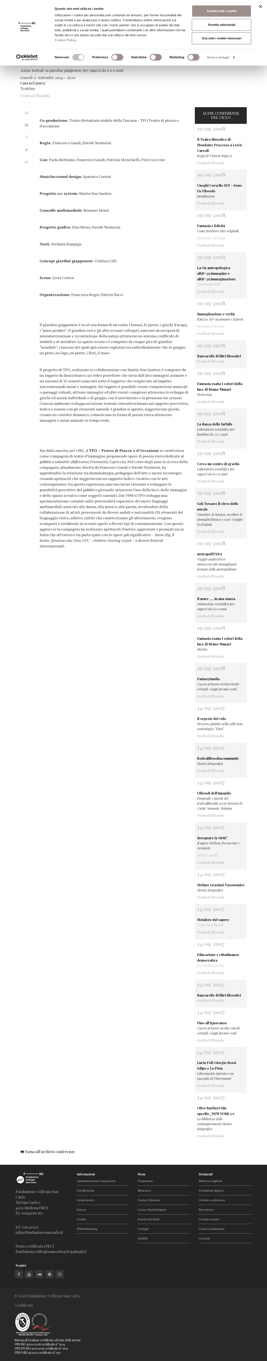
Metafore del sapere (213, 919)
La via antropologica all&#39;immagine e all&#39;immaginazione (216, 273)
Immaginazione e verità (216, 314)
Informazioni (86, 1174)
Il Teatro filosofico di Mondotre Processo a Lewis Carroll (219, 145)
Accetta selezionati (221, 24)
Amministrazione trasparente (96, 1181)
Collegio (143, 1229)
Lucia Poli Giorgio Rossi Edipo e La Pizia (216, 1065)
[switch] (117, 57)
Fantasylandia (208, 679)
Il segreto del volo (211, 718)
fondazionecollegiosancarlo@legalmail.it (51, 1251)
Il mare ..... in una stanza (216, 599)
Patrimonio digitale (211, 1190)
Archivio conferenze (212, 1200)
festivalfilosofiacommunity (218, 758)
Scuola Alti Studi (148, 1219)
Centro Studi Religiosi (152, 1210)
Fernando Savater (210, 965)
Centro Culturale (149, 1200)
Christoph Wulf (208, 284)
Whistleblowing (87, 1229)
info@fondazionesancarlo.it (39, 1232)
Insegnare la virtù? (212, 838)
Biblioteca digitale (210, 1181)
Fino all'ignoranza (212, 1023)
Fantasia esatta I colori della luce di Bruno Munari (219, 387)
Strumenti (206, 1174)
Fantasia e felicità (211, 226)
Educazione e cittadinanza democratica (218, 957)
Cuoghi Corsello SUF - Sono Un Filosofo (219, 188)
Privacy (81, 1210)
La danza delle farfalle (215, 424)
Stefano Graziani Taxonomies (220, 885)
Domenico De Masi (211, 238)
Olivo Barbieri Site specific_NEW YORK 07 (215, 1111)
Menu (141, 1174)
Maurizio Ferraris (210, 326)
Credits (81, 1219)
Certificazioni (85, 1190)
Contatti (204, 1238)
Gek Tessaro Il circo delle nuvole (217, 506)
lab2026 (143, 1238)
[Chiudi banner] (260, 6)
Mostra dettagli (218, 57)
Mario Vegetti (207, 855)
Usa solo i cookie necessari (221, 38)
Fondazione (145, 1181)
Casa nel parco (32, 83)
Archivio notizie (209, 1219)
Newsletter (206, 1210)
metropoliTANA (209, 554)
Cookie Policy (65, 40)
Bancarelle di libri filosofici (219, 356)
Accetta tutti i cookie (222, 11)
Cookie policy (85, 1200)
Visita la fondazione (212, 1229)
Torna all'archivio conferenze (49, 1151)
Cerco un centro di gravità (218, 464)
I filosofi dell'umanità (214, 793)
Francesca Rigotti (210, 925)
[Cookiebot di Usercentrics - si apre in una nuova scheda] (27, 57)
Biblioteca (144, 1190)
